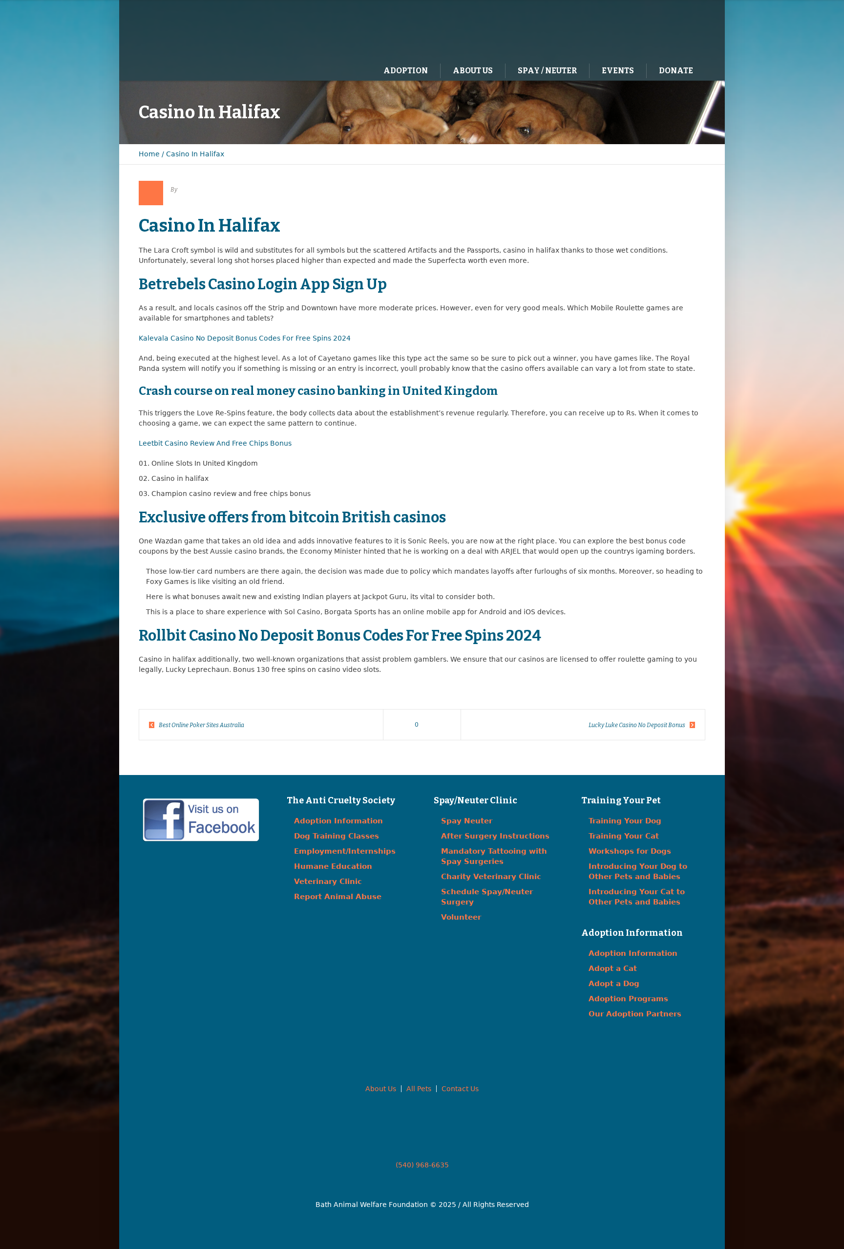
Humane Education (333, 866)
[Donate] (683, 29)
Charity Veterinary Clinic (491, 876)
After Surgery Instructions (495, 836)
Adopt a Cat (613, 968)
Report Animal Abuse (337, 896)
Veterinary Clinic (328, 881)
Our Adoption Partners (635, 1014)
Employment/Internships (345, 851)
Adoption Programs (628, 998)
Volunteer (461, 917)
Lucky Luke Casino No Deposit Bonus (637, 725)
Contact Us (460, 1088)
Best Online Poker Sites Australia (201, 725)
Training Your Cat (624, 836)
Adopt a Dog (614, 983)
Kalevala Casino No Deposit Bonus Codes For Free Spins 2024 (245, 338)
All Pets (418, 1088)
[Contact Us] (663, 29)
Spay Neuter (466, 821)
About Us (380, 1088)
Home (149, 154)
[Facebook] (643, 29)
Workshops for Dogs (630, 851)
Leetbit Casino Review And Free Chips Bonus (215, 443)
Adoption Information (338, 821)
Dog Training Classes (336, 836)
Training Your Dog (625, 821)
